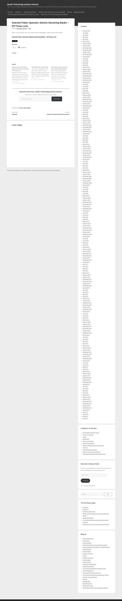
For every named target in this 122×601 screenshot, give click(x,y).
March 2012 (86, 395)
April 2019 (85, 219)
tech (30, 28)
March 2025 (86, 67)
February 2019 (87, 223)
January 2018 (86, 251)
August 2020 (86, 185)
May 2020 (85, 191)
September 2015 (87, 309)
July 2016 (85, 290)
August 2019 (86, 210)
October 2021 (86, 155)
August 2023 (86, 108)
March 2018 (86, 247)
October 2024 (86, 78)
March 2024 (86, 93)
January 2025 (86, 71)
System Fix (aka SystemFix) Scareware (58, 114)
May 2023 (85, 114)
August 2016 (86, 287)
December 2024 (87, 73)
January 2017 (86, 277)
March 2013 (86, 371)
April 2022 (85, 142)
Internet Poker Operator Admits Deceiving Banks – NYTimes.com (34, 37)
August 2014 (86, 335)
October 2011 (86, 405)
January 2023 (86, 123)
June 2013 (85, 365)
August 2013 (86, 360)
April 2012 (85, 392)
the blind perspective (88, 566)
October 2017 (86, 258)
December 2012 (87, 377)
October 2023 (86, 103)
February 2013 (87, 373)
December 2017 (87, 253)
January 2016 (86, 300)
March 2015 (86, 320)
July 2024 (85, 84)
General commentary (88, 443)
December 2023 (87, 99)
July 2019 (85, 213)
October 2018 (86, 232)
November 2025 (87, 50)
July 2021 (85, 161)
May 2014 (85, 341)
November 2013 (87, 354)
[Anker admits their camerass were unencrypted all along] (61, 74)
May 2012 (85, 390)
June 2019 (85, 215)
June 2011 (85, 414)
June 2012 (85, 388)
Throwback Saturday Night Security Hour (94, 454)
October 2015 (86, 307)
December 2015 (87, 302)
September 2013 (87, 358)
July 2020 (85, 187)
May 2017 (85, 268)
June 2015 (85, 315)
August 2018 (86, 236)
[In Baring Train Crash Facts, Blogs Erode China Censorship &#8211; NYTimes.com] (21, 75)
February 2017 (87, 275)
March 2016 (86, 298)
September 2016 (87, 285)
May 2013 (85, 367)
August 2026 (86, 30)
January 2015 (86, 324)
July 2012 (85, 386)
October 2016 (86, 283)
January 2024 (86, 97)
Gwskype (14, 114)
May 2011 (85, 416)
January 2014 (86, 350)
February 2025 (87, 69)
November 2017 (87, 255)
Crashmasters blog (88, 538)
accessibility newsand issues (91, 432)
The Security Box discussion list (92, 573)
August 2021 (86, 159)
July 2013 (85, 362)
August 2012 (86, 384)
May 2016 (85, 294)
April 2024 (85, 90)
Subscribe (57, 99)
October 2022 (86, 129)
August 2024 (86, 82)
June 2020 (85, 189)
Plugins (85, 555)
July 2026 (85, 33)
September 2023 (87, 105)
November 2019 (87, 204)
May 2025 (85, 63)
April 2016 (85, 296)
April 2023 (85, 116)
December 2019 (87, 202)
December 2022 (87, 125)
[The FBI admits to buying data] (41, 73)
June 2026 (85, 35)
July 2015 (85, 313)
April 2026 (85, 39)
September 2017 (87, 260)
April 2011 (85, 418)
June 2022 (85, 138)
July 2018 (85, 238)
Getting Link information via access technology (52, 12)
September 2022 (87, 131)
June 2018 (85, 240)
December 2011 (87, 401)
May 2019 (85, 217)
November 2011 (87, 403)
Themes (85, 579)
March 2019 (86, 221)
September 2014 (87, 332)
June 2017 (85, 266)
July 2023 (85, 110)
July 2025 (85, 58)
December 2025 (87, 48)
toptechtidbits (86, 581)
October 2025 (86, 52)
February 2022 (87, 146)
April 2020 (85, 193)
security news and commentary (91, 452)
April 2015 (85, 317)
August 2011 (86, 410)
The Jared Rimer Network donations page (94, 568)
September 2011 (87, 407)
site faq (69, 12)
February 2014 (87, 347)
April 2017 (85, 270)
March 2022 (86, 144)
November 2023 (87, 101)
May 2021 (85, 165)
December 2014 (87, 326)
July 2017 (85, 264)
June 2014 (85, 339)
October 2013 (86, 356)
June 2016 (85, 292)
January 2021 (86, 174)
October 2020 (86, 180)
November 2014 (87, 328)
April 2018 (85, 245)
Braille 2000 (86, 439)
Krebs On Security (88, 553)
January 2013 (86, 375)
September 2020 (87, 183)
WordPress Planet (88, 585)
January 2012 (86, 399)
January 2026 (86, 45)
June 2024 (85, 86)
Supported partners (79, 12)
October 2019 (86, 206)
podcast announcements (90, 450)
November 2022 (87, 127)
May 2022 (85, 140)
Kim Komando (87, 551)
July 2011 (85, 412)
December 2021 (87, 150)
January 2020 (86, 200)
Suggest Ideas (87, 560)
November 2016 (87, 281)
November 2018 (87, 230)
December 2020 (87, 176)
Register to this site (88, 558)
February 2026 (87, 43)
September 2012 (87, 382)
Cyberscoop (86, 540)
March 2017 (86, 272)
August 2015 (86, 311)
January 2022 (86, 148)
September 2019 (87, 208)
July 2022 (85, 135)
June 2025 (85, 60)
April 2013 (85, 369)
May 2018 (85, 243)
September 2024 (87, 80)
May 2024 (85, 88)
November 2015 (87, 305)
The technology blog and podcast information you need (23, 14)
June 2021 (85, 163)
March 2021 (86, 170)
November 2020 (87, 178)
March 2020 (86, 195)
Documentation (87, 543)
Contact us (18, 12)
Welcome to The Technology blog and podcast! (54, 14)
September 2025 (87, 54)
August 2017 (86, 262)
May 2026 (85, 37)
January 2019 (86, 225)
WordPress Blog (87, 583)
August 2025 (86, 56)
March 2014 (86, 345)
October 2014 (86, 330)
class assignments (88, 441)
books (84, 437)
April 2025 (85, 65)
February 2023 (87, 120)
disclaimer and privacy (30, 12)
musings (85, 447)
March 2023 (86, 118)
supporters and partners (89, 564)
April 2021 (85, 168)
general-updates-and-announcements (93, 445)
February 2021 (87, 172)
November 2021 (87, 153)
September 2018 (87, 234)
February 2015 (87, 322)
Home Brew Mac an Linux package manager (95, 545)
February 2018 (87, 249)
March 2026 (86, 41)
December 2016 (87, 279)
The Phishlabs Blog (88, 570)
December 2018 (87, 228)
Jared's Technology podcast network (22, 4)
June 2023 (85, 112)
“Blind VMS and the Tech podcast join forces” (95, 588)
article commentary (25, 108)
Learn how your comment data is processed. (46, 170)
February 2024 (87, 95)
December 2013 (87, 352)
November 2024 (87, 75)
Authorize (10, 12)
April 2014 (85, 343)
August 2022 (86, 133)
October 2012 (86, 380)
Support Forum (87, 562)
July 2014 (85, 337)
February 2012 (87, 397)
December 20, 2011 (22, 28)
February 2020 (87, 198)
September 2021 (87, 157)
